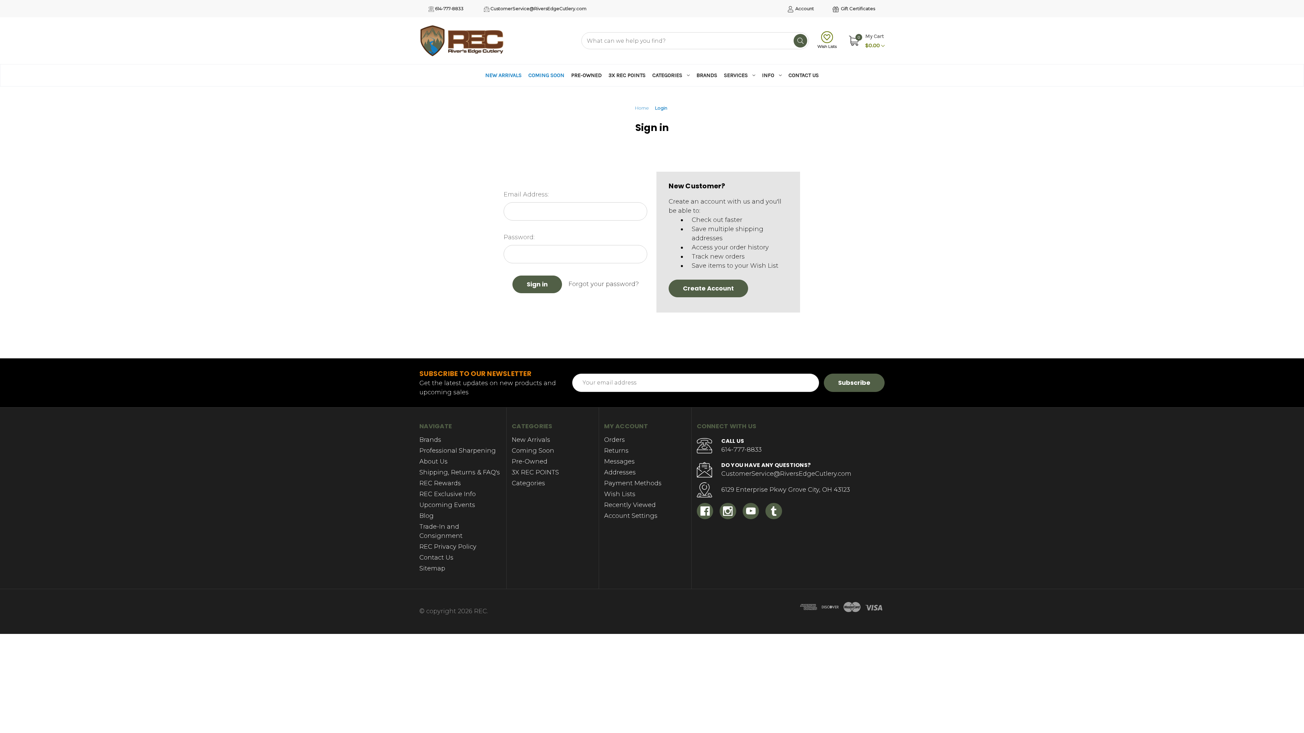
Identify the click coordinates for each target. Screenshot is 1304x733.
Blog (426, 516)
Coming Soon (546, 75)
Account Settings (630, 516)
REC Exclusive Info (447, 494)
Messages (619, 461)
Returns (616, 450)
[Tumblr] (773, 511)
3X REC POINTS (627, 75)
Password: (519, 237)
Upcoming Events (447, 505)
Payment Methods (633, 483)
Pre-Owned (586, 75)
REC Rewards (440, 483)
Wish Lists (827, 46)
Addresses (620, 472)
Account (804, 8)
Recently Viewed (630, 505)
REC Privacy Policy (447, 546)
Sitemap (432, 568)
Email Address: (526, 194)
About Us (433, 461)
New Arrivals (503, 75)
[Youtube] (751, 511)
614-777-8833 (449, 8)
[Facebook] (705, 511)
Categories (667, 75)
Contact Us (804, 75)
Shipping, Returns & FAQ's (459, 472)
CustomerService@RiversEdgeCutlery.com (537, 8)
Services (736, 75)
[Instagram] (728, 511)
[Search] (800, 41)
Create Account (708, 288)
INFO (768, 75)
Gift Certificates (857, 8)
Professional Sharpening (457, 450)
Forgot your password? (603, 284)
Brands (706, 75)
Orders (614, 440)
